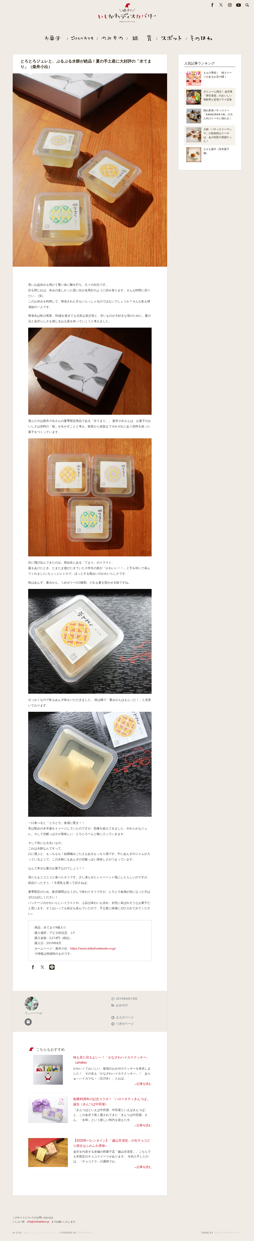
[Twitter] (221, 7)
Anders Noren (223, 1232)
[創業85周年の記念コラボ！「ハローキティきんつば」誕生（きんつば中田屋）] (48, 1122)
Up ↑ (238, 1232)
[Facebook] (33, 968)
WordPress (84, 1232)
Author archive (28, 1022)
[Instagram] (230, 7)
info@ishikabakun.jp (38, 1221)
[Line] (52, 968)
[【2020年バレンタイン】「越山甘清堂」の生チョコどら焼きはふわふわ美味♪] (48, 1166)
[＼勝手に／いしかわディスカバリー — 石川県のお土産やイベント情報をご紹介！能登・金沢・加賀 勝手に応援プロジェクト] (127, 13)
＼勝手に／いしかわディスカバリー (40, 1232)
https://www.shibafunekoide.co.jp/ (93, 948)
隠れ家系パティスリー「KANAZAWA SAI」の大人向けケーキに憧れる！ (218, 114)
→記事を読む (143, 1084)
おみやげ (122, 1005)
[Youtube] (238, 7)
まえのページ (125, 1017)
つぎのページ (125, 1024)
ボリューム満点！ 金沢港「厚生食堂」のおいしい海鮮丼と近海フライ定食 (217, 95)
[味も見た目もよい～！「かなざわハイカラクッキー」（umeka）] (48, 1083)
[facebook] (212, 7)
